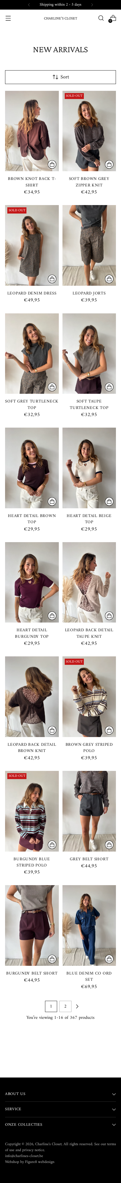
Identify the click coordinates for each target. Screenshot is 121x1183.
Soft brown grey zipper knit (89, 182)
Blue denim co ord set (89, 976)
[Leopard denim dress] (32, 245)
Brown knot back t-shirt (32, 182)
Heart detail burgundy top (32, 633)
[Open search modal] (101, 18)
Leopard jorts (89, 293)
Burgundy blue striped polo (32, 862)
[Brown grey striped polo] (89, 696)
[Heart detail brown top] (32, 468)
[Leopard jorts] (89, 245)
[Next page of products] (77, 1006)
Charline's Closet (48, 1144)
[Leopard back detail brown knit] (32, 696)
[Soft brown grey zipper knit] (89, 131)
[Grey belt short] (89, 811)
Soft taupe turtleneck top (89, 404)
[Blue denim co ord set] (89, 925)
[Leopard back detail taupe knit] (89, 582)
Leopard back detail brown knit (32, 748)
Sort (64, 77)
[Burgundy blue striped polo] (32, 811)
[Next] (92, 5)
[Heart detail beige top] (89, 468)
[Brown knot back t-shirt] (32, 131)
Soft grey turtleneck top (32, 404)
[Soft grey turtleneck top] (32, 353)
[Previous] (29, 5)
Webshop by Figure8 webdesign (29, 1162)
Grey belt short (89, 859)
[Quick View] (52, 164)
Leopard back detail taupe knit (89, 633)
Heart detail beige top (89, 519)
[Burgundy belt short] (32, 925)
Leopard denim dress (32, 293)
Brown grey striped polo (89, 748)
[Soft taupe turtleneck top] (89, 353)
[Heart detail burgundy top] (32, 582)
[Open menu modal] (8, 18)
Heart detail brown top (32, 519)
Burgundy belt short (31, 973)
